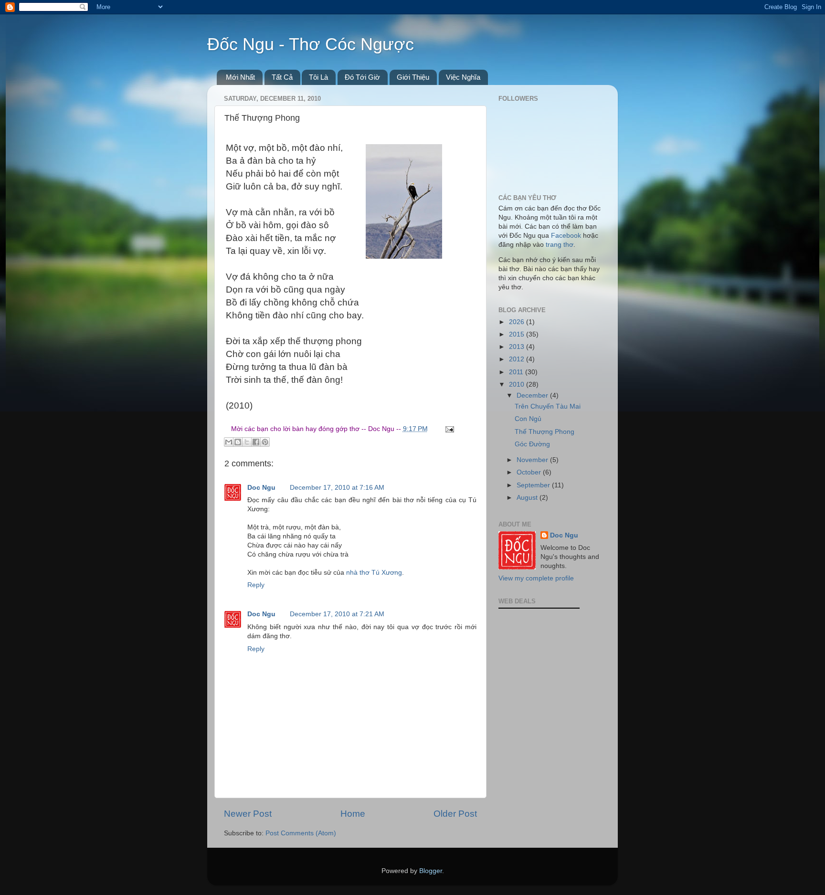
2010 (517, 384)
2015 (517, 334)
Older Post (455, 814)
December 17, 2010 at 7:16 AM (337, 487)
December (533, 395)
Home (352, 814)
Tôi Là (318, 77)
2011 (517, 372)
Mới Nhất (240, 77)
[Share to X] (247, 442)
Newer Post (248, 814)
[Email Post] (449, 428)
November (533, 459)
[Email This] (228, 442)
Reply (255, 585)
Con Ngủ (528, 418)
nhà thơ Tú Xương (374, 572)
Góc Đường (532, 444)
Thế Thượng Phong (544, 431)
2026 (517, 322)
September (534, 485)
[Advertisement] (546, 670)
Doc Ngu (261, 487)
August (528, 497)
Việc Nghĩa (463, 77)
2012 (517, 359)
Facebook (566, 235)
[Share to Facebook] (256, 442)
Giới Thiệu (413, 77)
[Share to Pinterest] (265, 442)
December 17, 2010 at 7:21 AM (337, 614)
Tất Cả (282, 77)
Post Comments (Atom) (300, 833)
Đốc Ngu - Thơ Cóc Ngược (310, 44)
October (530, 472)
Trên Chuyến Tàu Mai (548, 406)
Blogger (430, 870)
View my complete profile (536, 578)
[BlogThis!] (238, 442)
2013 (517, 346)
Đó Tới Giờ (362, 77)
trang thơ (559, 244)
